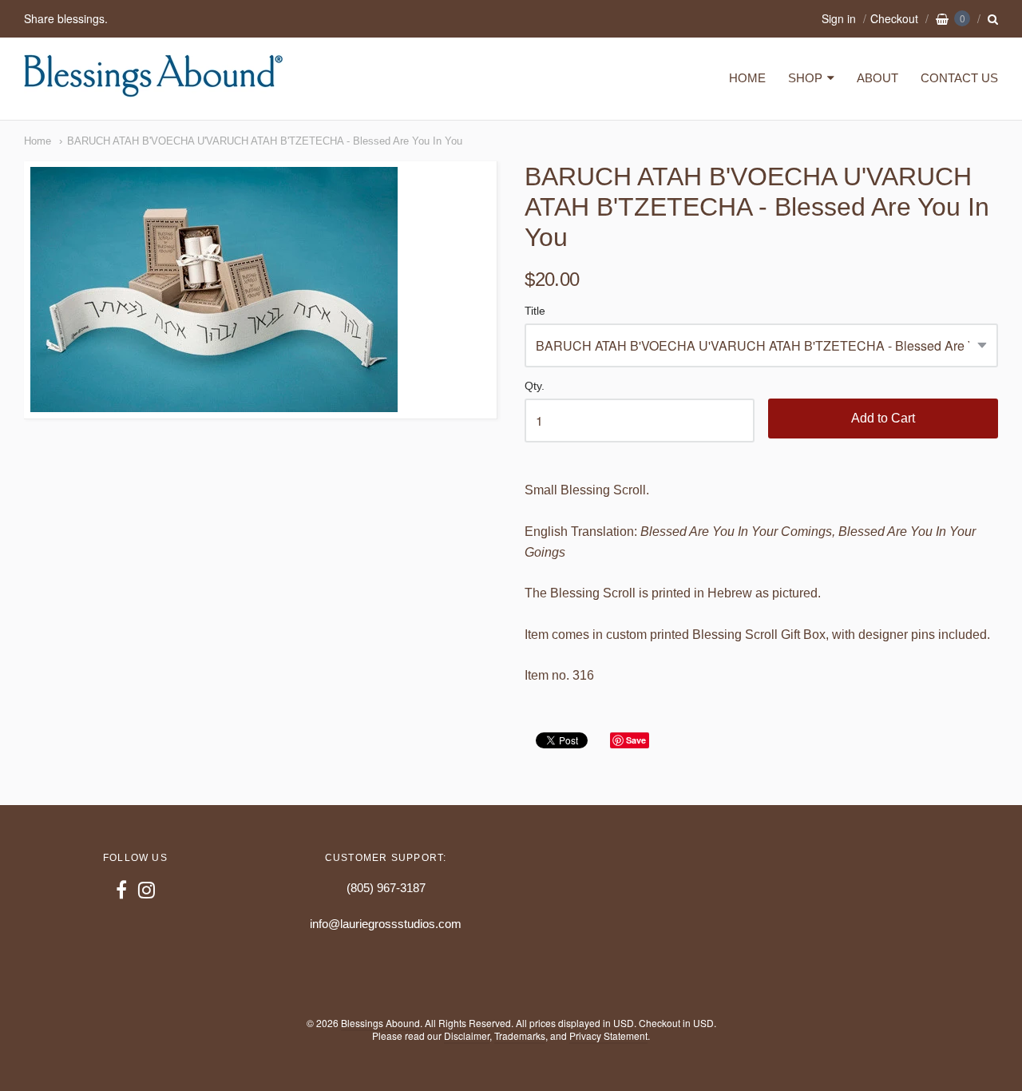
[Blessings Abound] (153, 90)
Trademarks (519, 1035)
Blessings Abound (380, 1023)
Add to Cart (883, 418)
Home (747, 78)
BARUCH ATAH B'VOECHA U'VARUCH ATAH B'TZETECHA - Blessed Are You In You (264, 141)
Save (636, 740)
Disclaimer (466, 1035)
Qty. (535, 386)
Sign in (839, 18)
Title (535, 311)
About (877, 78)
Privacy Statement (608, 1035)
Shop (805, 78)
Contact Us (959, 78)
